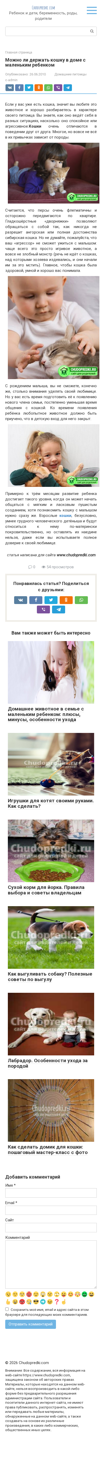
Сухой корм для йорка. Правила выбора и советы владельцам (46, 890)
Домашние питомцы (70, 74)
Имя (10, 1185)
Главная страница (18, 52)
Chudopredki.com (43, 7)
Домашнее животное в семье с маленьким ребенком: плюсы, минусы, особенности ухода (46, 714)
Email (11, 1202)
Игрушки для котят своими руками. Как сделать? (51, 803)
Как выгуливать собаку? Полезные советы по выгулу (50, 976)
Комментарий (17, 1237)
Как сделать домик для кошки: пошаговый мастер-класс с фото (48, 1149)
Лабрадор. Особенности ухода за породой (48, 1063)
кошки (65, 515)
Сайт (9, 1220)
